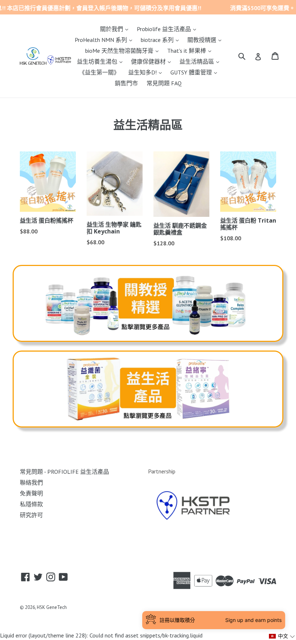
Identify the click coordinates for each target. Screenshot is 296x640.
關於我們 (116, 29)
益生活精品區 (201, 61)
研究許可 (31, 515)
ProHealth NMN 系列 (105, 39)
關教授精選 (206, 39)
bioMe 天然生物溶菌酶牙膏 (123, 50)
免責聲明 (31, 493)
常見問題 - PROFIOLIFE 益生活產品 (64, 471)
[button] (282, 636)
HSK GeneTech (52, 607)
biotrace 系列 (161, 39)
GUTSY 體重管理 (195, 72)
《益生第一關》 (99, 72)
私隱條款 (31, 504)
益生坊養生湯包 (101, 61)
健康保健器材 (152, 61)
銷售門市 (126, 83)
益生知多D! (146, 72)
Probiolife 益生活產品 (168, 29)
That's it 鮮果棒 (191, 50)
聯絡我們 (31, 482)
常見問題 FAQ (164, 83)
